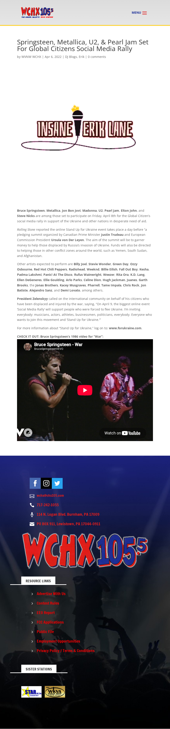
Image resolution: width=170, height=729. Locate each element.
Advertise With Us (51, 593)
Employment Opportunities (58, 641)
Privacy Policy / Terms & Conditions (66, 650)
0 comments (97, 57)
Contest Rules (48, 603)
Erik (81, 57)
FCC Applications (50, 622)
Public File (45, 631)
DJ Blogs (71, 57)
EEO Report (46, 612)
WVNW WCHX (31, 57)
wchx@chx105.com (50, 495)
